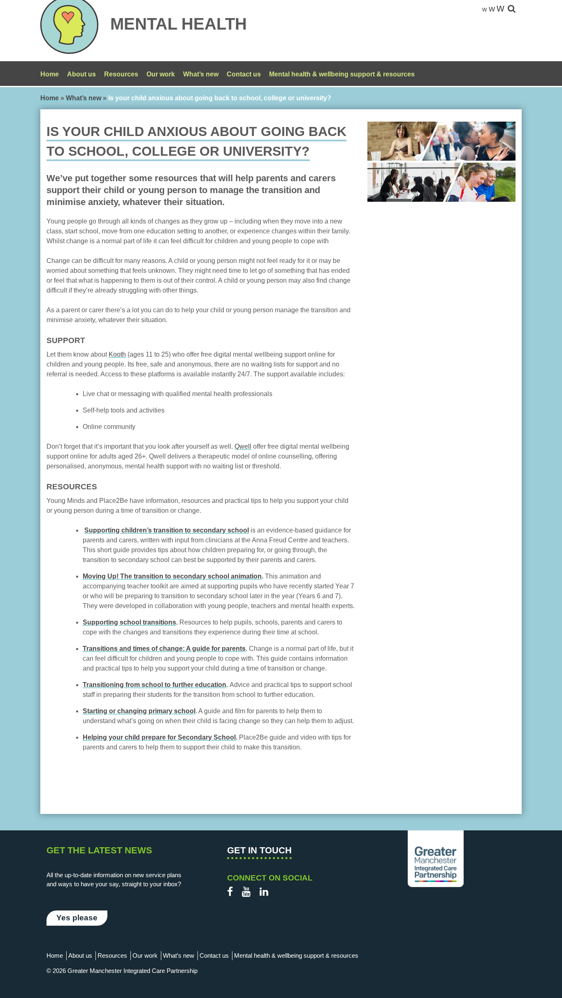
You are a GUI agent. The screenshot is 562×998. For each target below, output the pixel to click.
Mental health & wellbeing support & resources (342, 74)
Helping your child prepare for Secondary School (159, 737)
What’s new (200, 74)
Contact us (244, 74)
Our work (160, 74)
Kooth (117, 354)
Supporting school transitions (129, 622)
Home (49, 74)
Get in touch (259, 850)
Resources (121, 74)
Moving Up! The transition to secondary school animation (172, 576)
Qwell (243, 446)
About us (81, 74)
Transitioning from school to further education (154, 684)
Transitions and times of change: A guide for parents (164, 648)
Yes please (77, 917)
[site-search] (512, 9)
